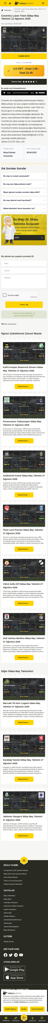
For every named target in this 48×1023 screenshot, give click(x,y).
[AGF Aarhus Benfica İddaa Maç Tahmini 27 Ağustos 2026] (24, 624)
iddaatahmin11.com (8, 989)
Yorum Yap (24, 305)
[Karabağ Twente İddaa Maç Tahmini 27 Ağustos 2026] (24, 746)
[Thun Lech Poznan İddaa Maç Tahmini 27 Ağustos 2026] (24, 516)
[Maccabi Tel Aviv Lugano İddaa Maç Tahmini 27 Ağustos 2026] (24, 689)
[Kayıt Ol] (10, 3)
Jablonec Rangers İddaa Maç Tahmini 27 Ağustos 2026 (22, 818)
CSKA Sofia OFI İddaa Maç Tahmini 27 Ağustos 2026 (23, 586)
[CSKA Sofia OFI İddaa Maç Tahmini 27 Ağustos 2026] (24, 570)
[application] (24, 92)
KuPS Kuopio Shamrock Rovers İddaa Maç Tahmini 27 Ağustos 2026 (23, 369)
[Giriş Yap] (4, 3)
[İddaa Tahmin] (24, 3)
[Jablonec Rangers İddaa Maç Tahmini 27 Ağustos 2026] (24, 802)
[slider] (42, 92)
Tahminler (7, 10)
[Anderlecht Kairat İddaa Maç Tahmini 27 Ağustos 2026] (24, 461)
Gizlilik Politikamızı (20, 1002)
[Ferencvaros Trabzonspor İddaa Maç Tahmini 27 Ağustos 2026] (24, 407)
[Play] (4, 93)
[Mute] (36, 93)
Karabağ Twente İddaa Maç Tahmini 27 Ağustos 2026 (23, 762)
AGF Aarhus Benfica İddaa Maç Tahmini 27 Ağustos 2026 (24, 640)
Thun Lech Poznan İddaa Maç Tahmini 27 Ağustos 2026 (23, 532)
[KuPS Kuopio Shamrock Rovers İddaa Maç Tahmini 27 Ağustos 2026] (24, 353)
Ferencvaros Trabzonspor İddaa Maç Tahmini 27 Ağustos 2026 (22, 423)
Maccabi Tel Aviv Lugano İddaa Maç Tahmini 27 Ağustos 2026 (21, 705)
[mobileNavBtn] (43, 3)
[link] (5, 955)
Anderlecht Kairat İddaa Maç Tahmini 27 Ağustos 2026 (24, 477)
